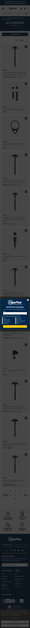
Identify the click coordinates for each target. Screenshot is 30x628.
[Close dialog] (28, 300)
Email (4, 311)
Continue (15, 326)
